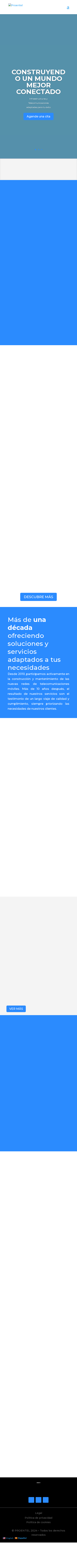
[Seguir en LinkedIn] (46, 1500)
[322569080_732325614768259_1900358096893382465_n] (38, 1346)
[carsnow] (38, 1229)
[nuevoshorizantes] (38, 1287)
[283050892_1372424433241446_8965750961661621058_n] (38, 1170)
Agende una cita (38, 116)
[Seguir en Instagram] (38, 1500)
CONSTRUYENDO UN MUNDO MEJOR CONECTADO (38, 82)
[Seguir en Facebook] (31, 1500)
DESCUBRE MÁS (38, 597)
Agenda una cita (38, 1466)
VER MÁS (16, 1009)
